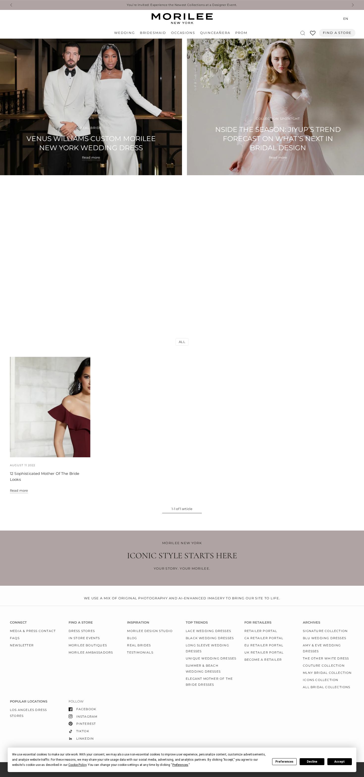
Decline (312, 761)
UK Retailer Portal (264, 652)
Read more (19, 490)
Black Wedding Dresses (210, 638)
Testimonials (140, 652)
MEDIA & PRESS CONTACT (33, 631)
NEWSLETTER (22, 645)
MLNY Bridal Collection (327, 673)
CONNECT (18, 622)
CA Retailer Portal (264, 638)
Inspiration (138, 622)
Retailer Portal (260, 631)
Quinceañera (215, 33)
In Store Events (84, 638)
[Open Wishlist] (312, 35)
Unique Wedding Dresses (211, 658)
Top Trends (197, 622)
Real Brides (139, 645)
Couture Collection (324, 665)
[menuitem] (125, 33)
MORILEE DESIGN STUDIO (150, 631)
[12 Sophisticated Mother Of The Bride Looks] (50, 407)
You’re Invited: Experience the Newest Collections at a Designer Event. (182, 4)
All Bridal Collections (326, 687)
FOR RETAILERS (257, 622)
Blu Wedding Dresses (324, 638)
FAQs (15, 638)
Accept (339, 761)
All (182, 342)
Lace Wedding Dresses (208, 631)
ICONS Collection (320, 680)
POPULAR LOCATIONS (28, 701)
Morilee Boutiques (88, 645)
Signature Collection (325, 631)
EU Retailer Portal (264, 645)
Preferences (284, 761)
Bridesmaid (153, 33)
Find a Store (337, 33)
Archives (311, 622)
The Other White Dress (326, 658)
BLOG (132, 638)
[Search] (303, 33)
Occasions (183, 33)
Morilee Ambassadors (91, 652)
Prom (241, 33)
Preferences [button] (180, 765)
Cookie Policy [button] (77, 765)
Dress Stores (82, 631)
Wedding (124, 33)
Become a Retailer (263, 659)
